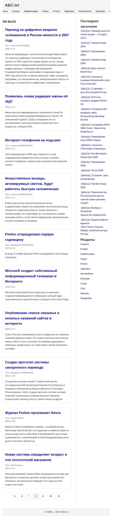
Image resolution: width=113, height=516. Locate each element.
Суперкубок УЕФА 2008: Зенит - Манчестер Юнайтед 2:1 (95, 128)
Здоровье (69, 11)
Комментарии (31, 11)
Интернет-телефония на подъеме (32, 140)
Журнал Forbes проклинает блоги (33, 413)
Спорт (83, 283)
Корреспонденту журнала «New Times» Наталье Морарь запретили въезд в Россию (94, 227)
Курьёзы (84, 293)
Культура (100, 11)
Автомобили (85, 11)
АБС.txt (12, 5)
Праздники (86, 298)
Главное (84, 244)
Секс (82, 288)
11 (59, 496)
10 (50, 496)
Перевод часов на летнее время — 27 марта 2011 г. (95, 34)
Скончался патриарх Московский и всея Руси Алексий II (95, 80)
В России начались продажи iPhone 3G (93, 100)
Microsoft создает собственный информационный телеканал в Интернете (31, 276)
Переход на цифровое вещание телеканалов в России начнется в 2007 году (37, 35)
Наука (45, 11)
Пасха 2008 (97, 170)
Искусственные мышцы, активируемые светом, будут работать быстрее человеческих (32, 183)
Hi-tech (56, 11)
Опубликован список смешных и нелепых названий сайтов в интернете (32, 318)
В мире (16, 11)
